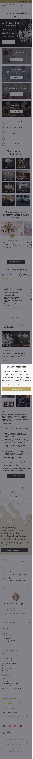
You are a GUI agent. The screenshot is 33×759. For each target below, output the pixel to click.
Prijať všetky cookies (16, 389)
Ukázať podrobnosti (16, 392)
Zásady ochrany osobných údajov (16, 384)
